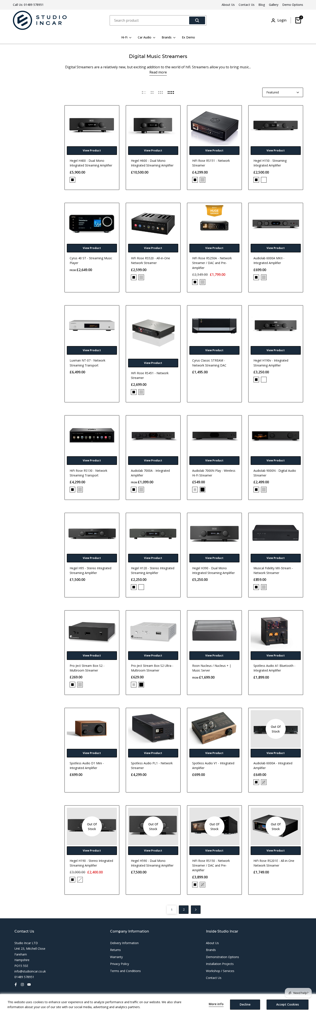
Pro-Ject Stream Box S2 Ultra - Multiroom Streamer (152, 668)
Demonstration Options (222, 957)
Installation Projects (220, 964)
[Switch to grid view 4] (171, 92)
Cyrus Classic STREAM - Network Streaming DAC (209, 362)
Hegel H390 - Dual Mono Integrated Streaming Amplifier (213, 570)
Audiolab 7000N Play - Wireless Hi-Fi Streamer (213, 473)
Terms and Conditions (125, 971)
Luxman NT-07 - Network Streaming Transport (87, 362)
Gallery (273, 5)
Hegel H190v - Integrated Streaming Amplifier (270, 362)
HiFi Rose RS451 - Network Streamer (150, 375)
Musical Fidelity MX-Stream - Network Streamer (273, 570)
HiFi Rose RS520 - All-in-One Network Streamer (150, 260)
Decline (245, 1004)
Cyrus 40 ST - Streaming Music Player (91, 260)
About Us (228, 5)
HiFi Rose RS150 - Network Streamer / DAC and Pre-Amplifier (211, 865)
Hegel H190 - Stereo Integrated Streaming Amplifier (91, 863)
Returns (115, 950)
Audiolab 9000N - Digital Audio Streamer (274, 473)
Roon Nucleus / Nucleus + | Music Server (211, 668)
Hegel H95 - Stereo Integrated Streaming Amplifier (90, 570)
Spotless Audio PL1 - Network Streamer (152, 765)
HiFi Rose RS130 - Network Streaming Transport (88, 473)
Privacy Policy (119, 964)
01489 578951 (34, 5)
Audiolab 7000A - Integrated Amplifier (150, 473)
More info (216, 1004)
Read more (158, 72)
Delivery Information (124, 943)
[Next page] (196, 909)
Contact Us (247, 5)
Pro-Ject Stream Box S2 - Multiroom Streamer (87, 668)
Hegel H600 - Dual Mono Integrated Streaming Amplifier (152, 163)
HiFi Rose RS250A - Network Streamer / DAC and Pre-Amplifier (212, 263)
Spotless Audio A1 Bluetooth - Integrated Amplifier (274, 668)
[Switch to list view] (144, 92)
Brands (211, 950)
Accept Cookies (287, 1004)
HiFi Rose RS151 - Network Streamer (211, 163)
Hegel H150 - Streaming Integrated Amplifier (270, 163)
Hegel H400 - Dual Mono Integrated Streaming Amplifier (91, 163)
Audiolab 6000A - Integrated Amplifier (272, 765)
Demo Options (292, 5)
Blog (261, 5)
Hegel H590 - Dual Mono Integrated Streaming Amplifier (152, 863)
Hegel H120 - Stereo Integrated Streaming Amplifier (152, 570)
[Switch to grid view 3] (160, 92)
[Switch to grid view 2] (152, 92)
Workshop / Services (220, 971)
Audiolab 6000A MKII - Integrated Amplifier (268, 260)
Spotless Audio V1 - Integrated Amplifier (213, 765)
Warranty (116, 957)
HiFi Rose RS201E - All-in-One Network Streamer (273, 863)
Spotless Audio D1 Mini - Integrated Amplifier (87, 765)
